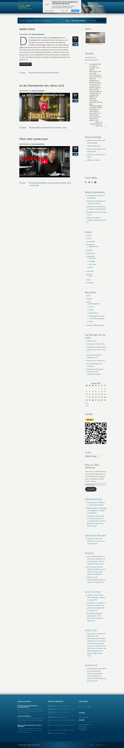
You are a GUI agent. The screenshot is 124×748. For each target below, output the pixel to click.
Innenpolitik (90, 244)
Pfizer (69, 183)
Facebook (92, 182)
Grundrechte (34, 72)
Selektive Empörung (93, 146)
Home (67, 21)
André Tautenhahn (38, 34)
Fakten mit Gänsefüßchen (63, 706)
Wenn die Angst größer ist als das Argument (29, 726)
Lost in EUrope (94, 591)
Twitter (89, 182)
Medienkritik (91, 253)
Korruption (50, 183)
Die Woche (92, 258)
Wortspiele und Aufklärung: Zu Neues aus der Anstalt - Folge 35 (96, 349)
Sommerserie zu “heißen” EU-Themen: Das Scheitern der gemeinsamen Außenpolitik (96, 605)
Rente (91, 276)
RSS (86, 182)
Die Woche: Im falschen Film (96, 344)
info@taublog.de (83, 730)
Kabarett (23, 127)
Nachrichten (91, 256)
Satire (64, 127)
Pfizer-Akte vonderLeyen (33, 139)
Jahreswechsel (45, 127)
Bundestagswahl (94, 304)
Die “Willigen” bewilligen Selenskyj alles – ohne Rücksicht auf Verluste (94, 615)
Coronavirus (34, 183)
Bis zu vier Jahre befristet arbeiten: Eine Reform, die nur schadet (96, 569)
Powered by (47, 10)
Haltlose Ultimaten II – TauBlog (55, 730)
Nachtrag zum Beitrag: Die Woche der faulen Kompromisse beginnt (95, 371)
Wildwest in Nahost (93, 160)
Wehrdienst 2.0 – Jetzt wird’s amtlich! (64, 709)
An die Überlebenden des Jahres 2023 (41, 85)
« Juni (87, 405)
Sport (88, 280)
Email (95, 182)
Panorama (90, 271)
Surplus (90, 553)
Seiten (89, 302)
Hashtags (92, 261)
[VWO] (52, 10)
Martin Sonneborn (48, 72)
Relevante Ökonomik (96, 535)
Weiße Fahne (27, 29)
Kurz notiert (92, 264)
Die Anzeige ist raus (62, 717)
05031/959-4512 (83, 728)
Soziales (89, 274)
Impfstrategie (42, 183)
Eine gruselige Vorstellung (59, 733)
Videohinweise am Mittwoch (96, 502)
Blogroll (89, 299)
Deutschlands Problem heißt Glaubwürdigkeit (28, 706)
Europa (23, 72)
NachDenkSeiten (94, 499)
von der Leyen (34, 185)
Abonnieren (90, 489)
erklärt (21, 47)
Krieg (40, 72)
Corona (91, 307)
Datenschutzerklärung (35, 1)
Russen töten (91, 634)
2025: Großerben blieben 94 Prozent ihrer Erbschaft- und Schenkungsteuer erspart (96, 558)
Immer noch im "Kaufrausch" (96, 360)
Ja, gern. (75, 10)
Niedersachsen (93, 246)
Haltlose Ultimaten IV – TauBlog (56, 720)
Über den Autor (92, 341)
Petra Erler (92, 630)
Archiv (89, 296)
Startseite (92, 744)
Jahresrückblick (35, 127)
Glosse (89, 238)
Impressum (98, 744)
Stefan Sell (92, 665)
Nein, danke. (64, 10)
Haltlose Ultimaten (70, 730)
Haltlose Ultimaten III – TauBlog (56, 725)
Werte (57, 72)
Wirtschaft (90, 283)
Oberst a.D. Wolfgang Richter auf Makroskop (96, 124)
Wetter (91, 267)
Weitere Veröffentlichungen (95, 325)
